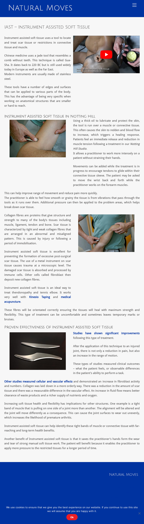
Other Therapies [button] (120, 492)
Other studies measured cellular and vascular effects (38, 381)
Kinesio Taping (39, 297)
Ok (72, 517)
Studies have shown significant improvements (106, 333)
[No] (139, 513)
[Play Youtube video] (106, 54)
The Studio (116, 483)
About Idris (117, 502)
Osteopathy (117, 488)
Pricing (114, 497)
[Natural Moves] (40, 9)
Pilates (133, 488)
